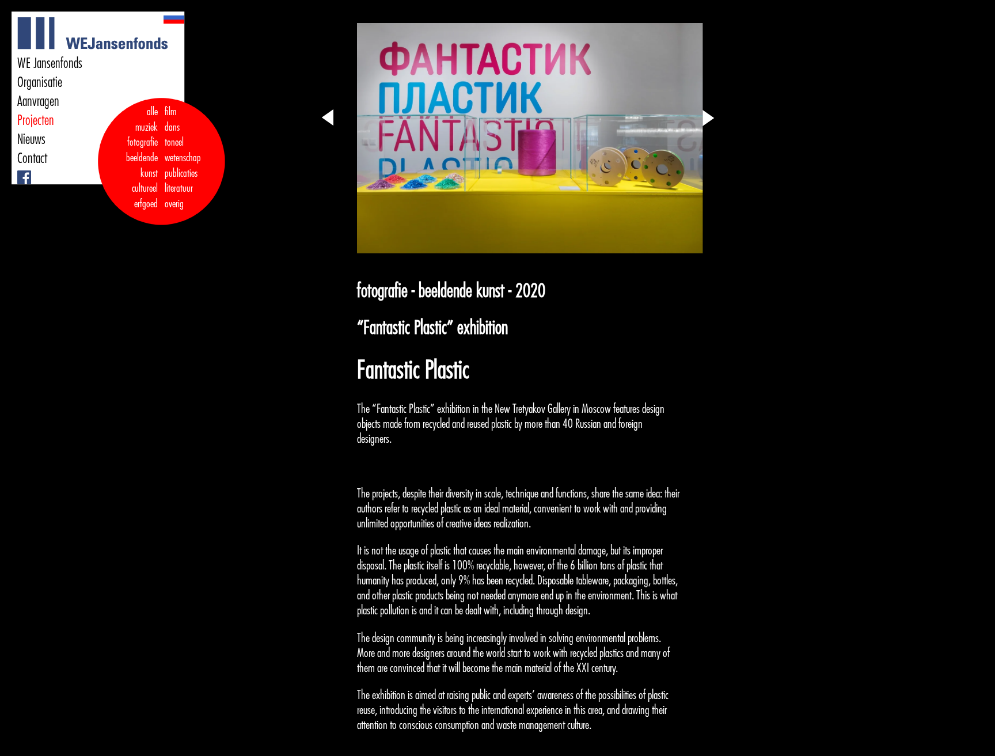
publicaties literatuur (181, 181)
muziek (146, 127)
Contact (32, 158)
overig (174, 204)
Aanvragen (38, 101)
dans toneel (174, 135)
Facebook (19, 170)
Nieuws (31, 139)
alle (152, 112)
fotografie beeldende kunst (142, 157)
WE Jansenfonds (49, 63)
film (170, 112)
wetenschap (183, 158)
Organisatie (39, 82)
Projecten (35, 120)
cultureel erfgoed (145, 196)
